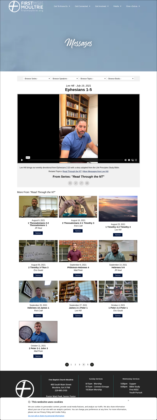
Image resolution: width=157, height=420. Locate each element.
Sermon (38, 233)
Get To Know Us (61, 6)
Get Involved (100, 6)
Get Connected (81, 6)
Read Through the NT (72, 171)
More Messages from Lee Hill (95, 171)
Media (116, 6)
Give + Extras (131, 6)
